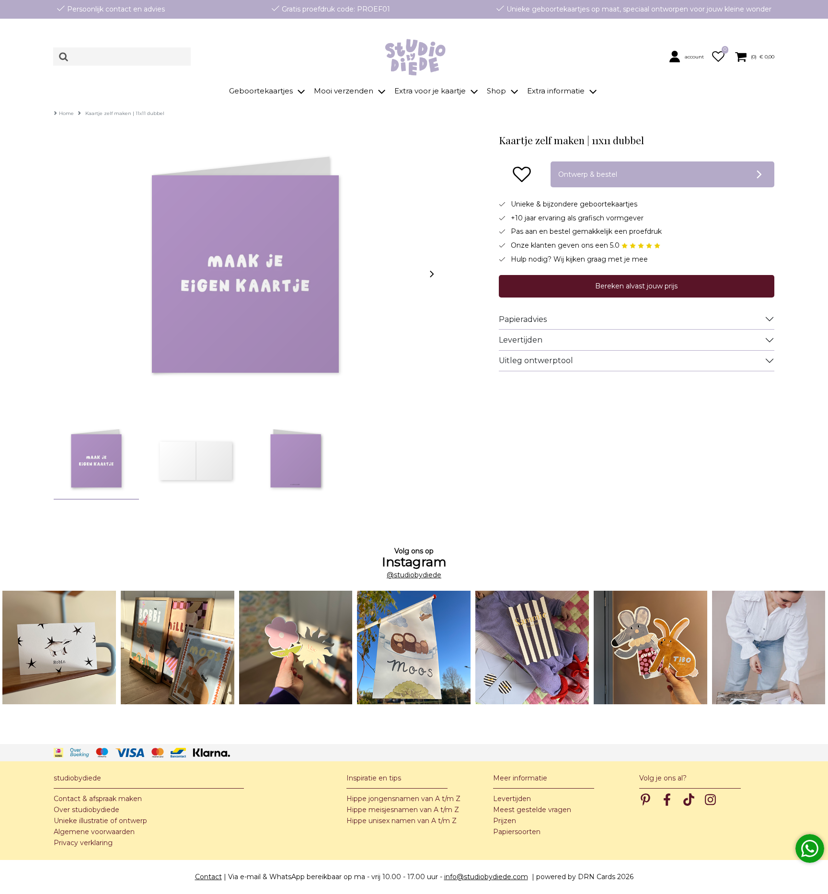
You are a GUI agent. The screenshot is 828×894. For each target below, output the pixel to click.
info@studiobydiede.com (486, 876)
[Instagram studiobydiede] (59, 647)
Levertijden (520, 339)
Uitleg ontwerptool (536, 360)
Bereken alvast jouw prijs (636, 286)
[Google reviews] (640, 245)
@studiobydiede (414, 575)
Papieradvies (523, 319)
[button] (688, 56)
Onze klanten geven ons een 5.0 (566, 245)
